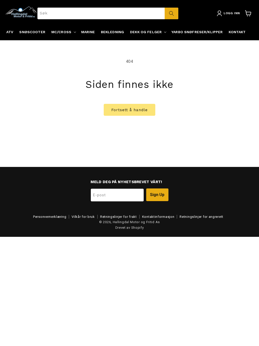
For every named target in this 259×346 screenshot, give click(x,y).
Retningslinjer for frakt (118, 217)
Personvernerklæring (49, 217)
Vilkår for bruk (83, 217)
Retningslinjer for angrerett (201, 217)
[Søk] (171, 13)
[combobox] (107, 13)
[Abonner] (157, 194)
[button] (63, 32)
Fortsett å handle (129, 110)
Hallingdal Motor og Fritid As (136, 222)
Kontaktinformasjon (158, 217)
